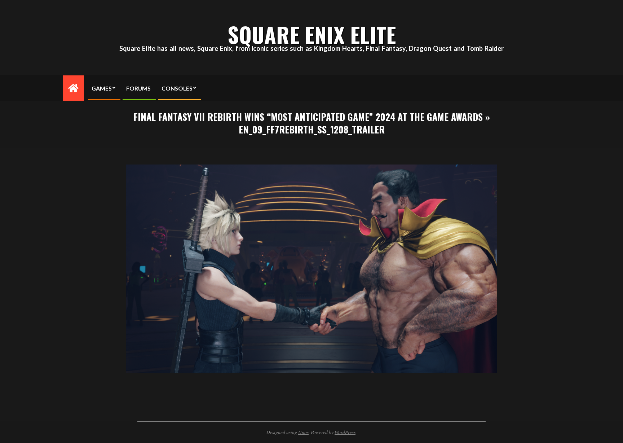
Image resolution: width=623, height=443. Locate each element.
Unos (303, 432)
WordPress (345, 432)
